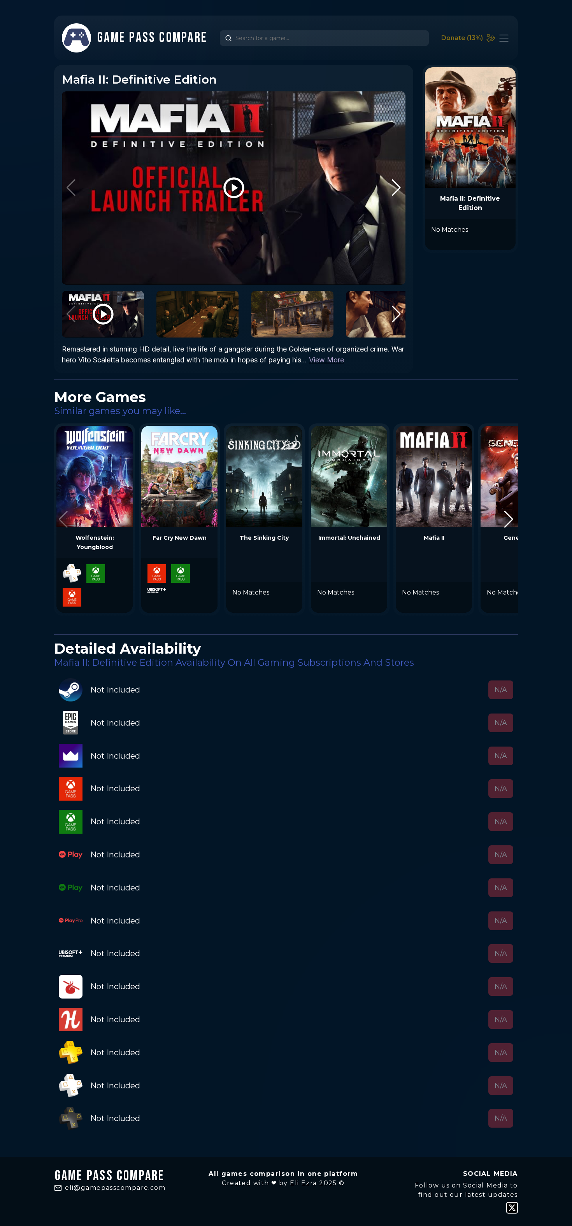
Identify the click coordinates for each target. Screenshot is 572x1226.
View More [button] (326, 360)
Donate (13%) (462, 38)
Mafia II (434, 537)
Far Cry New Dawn (180, 537)
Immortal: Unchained (349, 537)
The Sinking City (264, 537)
